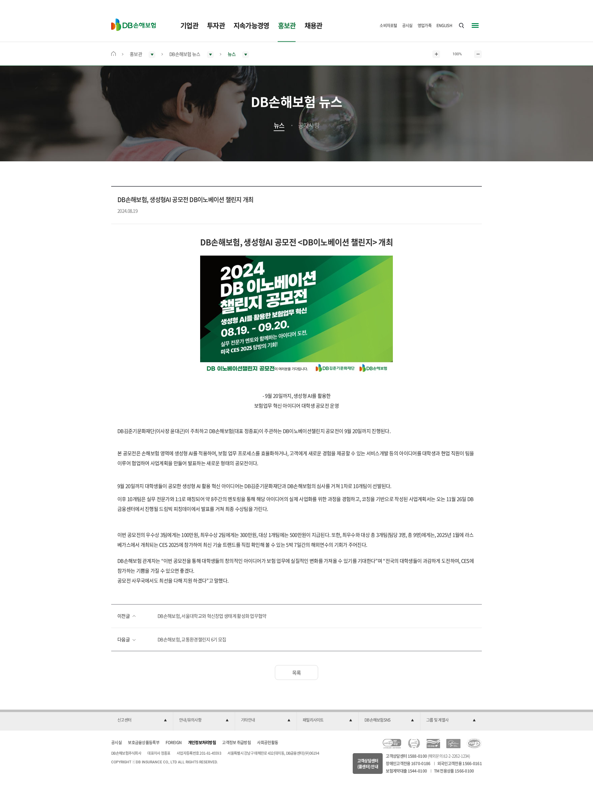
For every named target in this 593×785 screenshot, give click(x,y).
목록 (296, 672)
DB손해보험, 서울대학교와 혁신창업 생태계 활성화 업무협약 (212, 616)
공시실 (407, 25)
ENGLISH (444, 25)
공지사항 (308, 125)
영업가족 (424, 25)
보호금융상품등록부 (143, 742)
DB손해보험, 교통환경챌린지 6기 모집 (192, 639)
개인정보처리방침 (202, 742)
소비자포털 (388, 25)
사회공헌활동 (267, 742)
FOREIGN (174, 742)
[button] (142, 720)
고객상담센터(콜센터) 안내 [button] (367, 763)
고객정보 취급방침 (236, 742)
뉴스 (279, 125)
